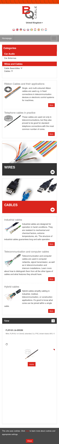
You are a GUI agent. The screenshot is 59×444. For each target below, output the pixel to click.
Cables (7, 71)
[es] (38, 29)
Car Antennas (10, 58)
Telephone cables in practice (19, 112)
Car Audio (9, 53)
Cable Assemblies (12, 68)
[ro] (31, 29)
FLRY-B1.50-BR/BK (14, 330)
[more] (31, 354)
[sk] (28, 29)
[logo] (29, 12)
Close (29, 440)
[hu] (35, 29)
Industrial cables (13, 219)
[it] (42, 29)
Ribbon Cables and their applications (24, 83)
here (27, 430)
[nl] (45, 29)
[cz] (24, 29)
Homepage (7, 38)
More (51, 105)
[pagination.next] (53, 320)
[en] (17, 29)
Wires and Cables (13, 63)
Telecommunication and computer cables (26, 251)
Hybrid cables (11, 286)
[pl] (13, 29)
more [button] (31, 364)
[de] (20, 29)
